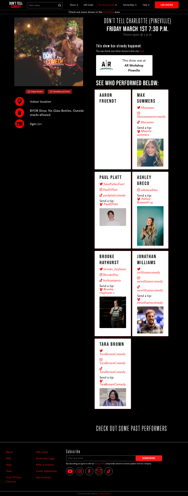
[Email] (99, 471)
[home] (16, 5)
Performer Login (45, 458)
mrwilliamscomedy (150, 303)
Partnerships (128, 5)
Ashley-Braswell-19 (145, 200)
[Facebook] (89, 471)
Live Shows (167, 5)
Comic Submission (46, 471)
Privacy (102, 494)
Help (145, 5)
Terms (108, 494)
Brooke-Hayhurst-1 (107, 291)
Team (9, 471)
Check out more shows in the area (94, 12)
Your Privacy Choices (14, 479)
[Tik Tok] (109, 471)
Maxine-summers (144, 133)
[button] (74, 5)
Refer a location (45, 464)
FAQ (8, 458)
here (141, 50)
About (9, 452)
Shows (73, 5)
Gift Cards (88, 5)
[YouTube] (70, 471)
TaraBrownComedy (113, 384)
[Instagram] (80, 471)
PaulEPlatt (110, 204)
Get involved (43, 477)
